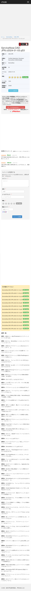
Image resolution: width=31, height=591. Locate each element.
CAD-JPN (16, 37)
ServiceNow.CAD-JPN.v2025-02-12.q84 (12, 309)
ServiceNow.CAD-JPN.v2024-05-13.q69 (12, 312)
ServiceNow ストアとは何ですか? (12, 446)
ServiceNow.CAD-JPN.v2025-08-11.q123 (12, 299)
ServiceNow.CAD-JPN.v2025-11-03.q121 (12, 293)
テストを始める (13, 90)
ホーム (3, 37)
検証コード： (5, 207)
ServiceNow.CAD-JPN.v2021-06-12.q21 (12, 328)
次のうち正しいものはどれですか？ (12, 379)
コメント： (5, 178)
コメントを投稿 (17, 216)
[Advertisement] (15, 20)
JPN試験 (4, 2)
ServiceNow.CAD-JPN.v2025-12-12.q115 (12, 290)
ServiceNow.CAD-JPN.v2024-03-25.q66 (12, 316)
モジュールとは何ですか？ (10, 438)
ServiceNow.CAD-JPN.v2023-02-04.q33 (12, 325)
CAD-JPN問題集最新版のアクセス (15, 107)
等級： (4, 200)
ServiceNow (9, 37)
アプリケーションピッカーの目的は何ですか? (15, 387)
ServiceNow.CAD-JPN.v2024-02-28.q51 (12, 319)
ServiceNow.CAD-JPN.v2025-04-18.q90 (12, 306)
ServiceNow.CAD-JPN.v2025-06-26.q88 (12, 303)
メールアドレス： (6, 194)
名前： (4, 189)
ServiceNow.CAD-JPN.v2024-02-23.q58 (12, 322)
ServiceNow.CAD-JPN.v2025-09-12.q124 (12, 296)
